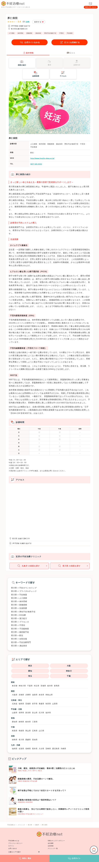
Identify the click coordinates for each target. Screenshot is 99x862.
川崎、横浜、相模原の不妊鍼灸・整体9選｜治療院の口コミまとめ (46, 768)
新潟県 (28, 713)
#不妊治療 (33, 781)
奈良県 (41, 695)
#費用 (20, 781)
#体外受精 (29, 802)
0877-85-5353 (36, 164)
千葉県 (30, 686)
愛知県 (14, 722)
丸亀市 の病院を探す (31, 566)
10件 (28, 22)
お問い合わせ (12, 848)
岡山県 (28, 731)
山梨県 (14, 713)
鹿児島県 (55, 749)
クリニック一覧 (53, 848)
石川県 (41, 713)
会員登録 (50, 846)
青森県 (41, 704)
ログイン (11, 846)
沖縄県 (63, 749)
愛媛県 (28, 740)
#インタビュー (38, 814)
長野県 (21, 713)
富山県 (35, 713)
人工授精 (11, 33)
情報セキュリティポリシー (56, 840)
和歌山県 (49, 695)
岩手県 (35, 704)
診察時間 (35, 76)
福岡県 (14, 749)
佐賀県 (21, 749)
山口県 (41, 731)
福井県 (48, 713)
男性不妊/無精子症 (50, 33)
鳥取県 (14, 731)
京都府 (21, 695)
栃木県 (50, 686)
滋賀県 (35, 695)
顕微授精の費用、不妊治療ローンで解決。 (36, 779)
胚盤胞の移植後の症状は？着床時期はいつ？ (37, 800)
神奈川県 (22, 686)
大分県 (41, 749)
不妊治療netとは (13, 840)
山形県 (55, 704)
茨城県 (43, 686)
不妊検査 (70, 33)
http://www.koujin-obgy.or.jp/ (42, 158)
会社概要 (50, 843)
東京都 (14, 686)
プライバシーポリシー (15, 843)
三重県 (35, 722)
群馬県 (56, 686)
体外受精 (20, 33)
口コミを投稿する (72, 42)
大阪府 (14, 695)
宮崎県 (48, 749)
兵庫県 (28, 695)
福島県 (21, 704)
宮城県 (28, 704)
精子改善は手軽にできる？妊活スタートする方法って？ (42, 790)
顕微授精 (29, 33)
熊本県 (35, 749)
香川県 (21, 740)
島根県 (21, 731)
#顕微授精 (26, 781)
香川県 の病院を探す (72, 566)
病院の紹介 (22, 65)
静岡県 (21, 722)
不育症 (61, 33)
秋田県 (48, 704)
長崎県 (28, 749)
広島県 (35, 731)
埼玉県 (36, 686)
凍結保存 (38, 33)
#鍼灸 (20, 770)
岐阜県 (28, 722)
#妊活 (40, 770)
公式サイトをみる (32, 42)
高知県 (35, 740)
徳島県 (14, 740)
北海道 (14, 704)
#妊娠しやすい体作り (29, 770)
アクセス (63, 76)
